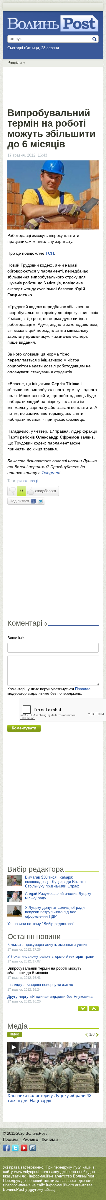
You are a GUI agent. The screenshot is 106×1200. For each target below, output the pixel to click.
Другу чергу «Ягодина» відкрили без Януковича (49, 996)
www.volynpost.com (31, 1171)
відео (14, 1034)
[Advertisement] (54, 86)
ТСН (49, 253)
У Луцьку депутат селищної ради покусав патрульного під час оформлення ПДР (55, 912)
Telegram (50, 472)
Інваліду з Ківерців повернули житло (40, 984)
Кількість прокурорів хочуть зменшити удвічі (47, 944)
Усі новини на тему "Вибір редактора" (40, 924)
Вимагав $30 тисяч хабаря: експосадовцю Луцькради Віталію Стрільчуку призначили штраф (55, 881)
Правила (82, 689)
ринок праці (27, 481)
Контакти (50, 1139)
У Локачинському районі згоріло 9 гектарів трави (50, 956)
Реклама (30, 1139)
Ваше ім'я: (16, 638)
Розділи (16, 62)
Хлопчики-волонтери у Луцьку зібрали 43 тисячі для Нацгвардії (49, 1098)
